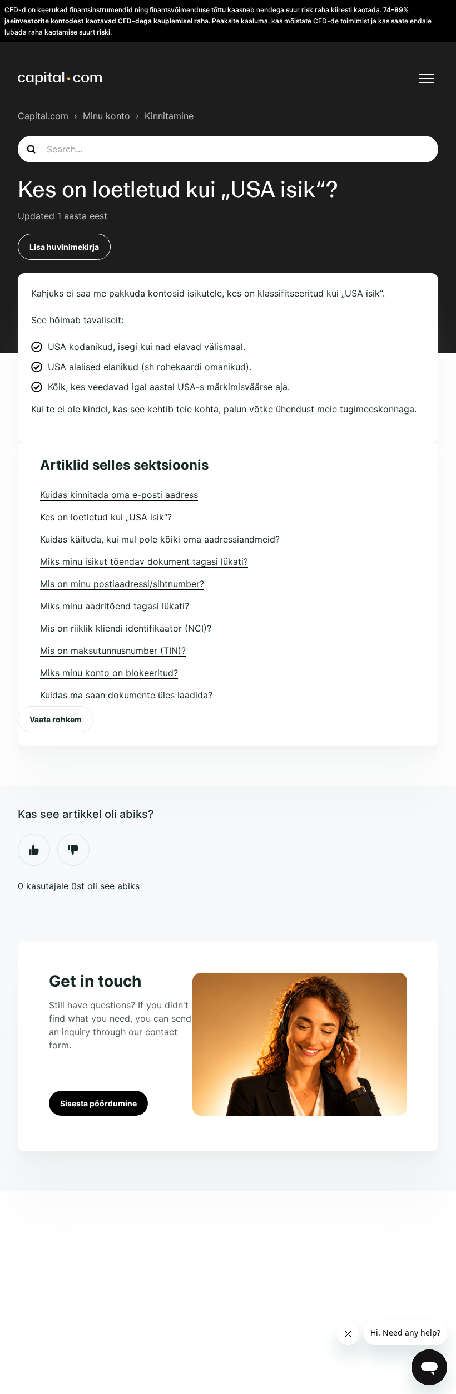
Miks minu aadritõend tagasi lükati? (114, 606)
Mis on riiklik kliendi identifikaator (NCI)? (125, 628)
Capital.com (43, 115)
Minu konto (106, 115)
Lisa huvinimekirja (64, 247)
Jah (34, 850)
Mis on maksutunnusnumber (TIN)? (113, 650)
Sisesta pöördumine (98, 1103)
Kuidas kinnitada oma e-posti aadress (119, 494)
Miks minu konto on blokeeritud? (109, 672)
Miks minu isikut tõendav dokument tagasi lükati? (144, 561)
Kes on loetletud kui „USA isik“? (106, 517)
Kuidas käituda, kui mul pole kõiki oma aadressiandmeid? (160, 539)
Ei (73, 850)
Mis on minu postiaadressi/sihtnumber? (122, 583)
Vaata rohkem (55, 719)
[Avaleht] (60, 78)
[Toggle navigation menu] (426, 78)
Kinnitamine (169, 115)
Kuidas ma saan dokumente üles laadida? (126, 695)
